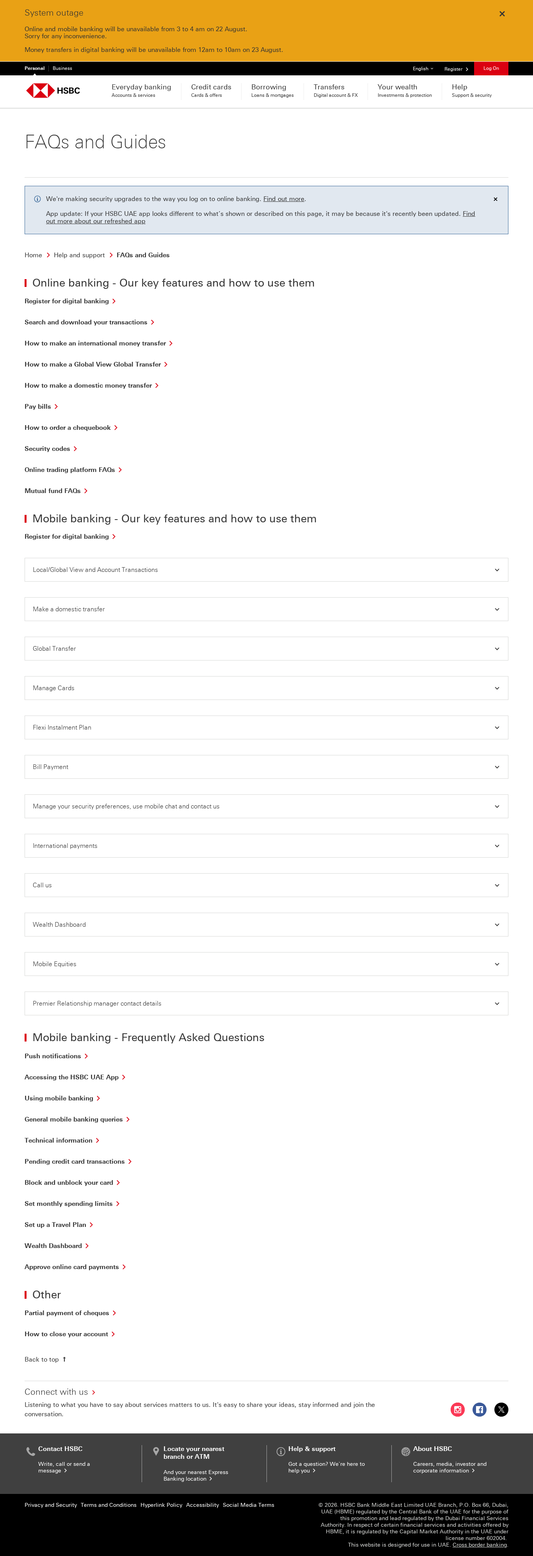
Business (62, 68)
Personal (34, 68)
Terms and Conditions (109, 1505)
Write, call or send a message (64, 1467)
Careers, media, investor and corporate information (450, 1467)
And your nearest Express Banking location (195, 1475)
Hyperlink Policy (161, 1505)
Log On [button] (491, 68)
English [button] (425, 68)
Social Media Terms (248, 1505)
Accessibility (202, 1505)
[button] (266, 570)
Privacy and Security (51, 1505)
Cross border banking (480, 1545)
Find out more (283, 199)
